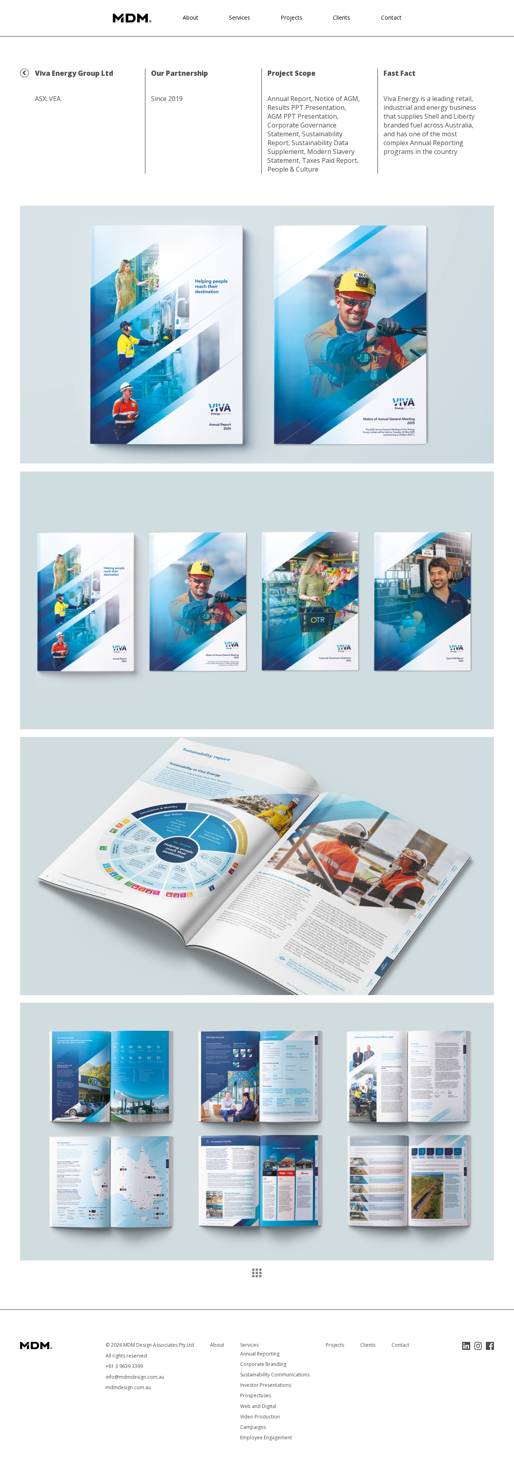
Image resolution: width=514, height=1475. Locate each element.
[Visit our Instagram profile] (478, 1346)
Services (239, 17)
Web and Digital (258, 1406)
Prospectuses (255, 1395)
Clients (341, 17)
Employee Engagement (266, 1437)
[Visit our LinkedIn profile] (466, 1346)
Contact (391, 17)
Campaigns (253, 1427)
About (190, 17)
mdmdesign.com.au (128, 1387)
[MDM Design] (132, 18)
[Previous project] (24, 73)
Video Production (260, 1416)
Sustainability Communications (275, 1374)
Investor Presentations (265, 1385)
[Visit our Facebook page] (490, 1346)
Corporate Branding (263, 1364)
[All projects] (257, 1273)
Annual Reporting (259, 1353)
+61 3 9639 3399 (124, 1366)
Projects (291, 17)
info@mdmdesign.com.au (135, 1377)
